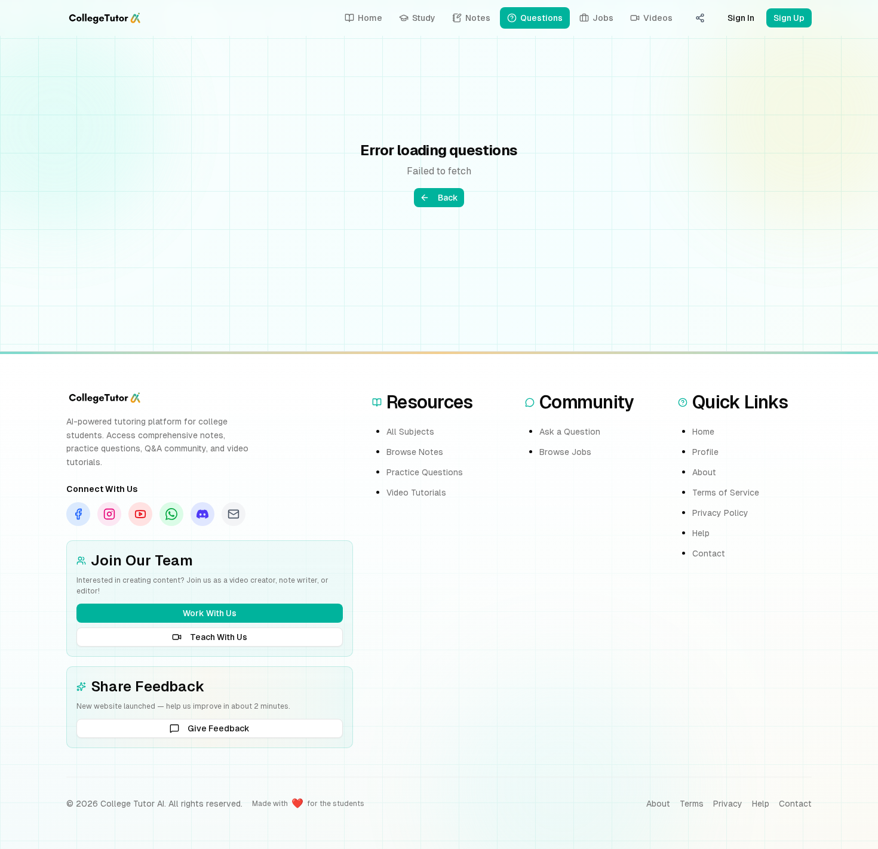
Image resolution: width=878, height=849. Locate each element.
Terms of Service (725, 492)
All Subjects (410, 431)
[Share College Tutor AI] (700, 18)
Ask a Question (569, 431)
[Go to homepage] (104, 18)
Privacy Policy (720, 513)
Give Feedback (219, 728)
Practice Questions (424, 472)
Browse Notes (414, 452)
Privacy (727, 803)
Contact (708, 553)
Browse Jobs (565, 452)
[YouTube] (140, 514)
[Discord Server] (202, 514)
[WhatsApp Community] (171, 514)
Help (701, 533)
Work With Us (210, 613)
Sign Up (789, 18)
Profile (705, 452)
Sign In (740, 18)
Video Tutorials (416, 492)
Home (703, 431)
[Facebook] (78, 514)
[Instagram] (109, 514)
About (704, 472)
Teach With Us (218, 637)
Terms (692, 803)
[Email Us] (233, 514)
